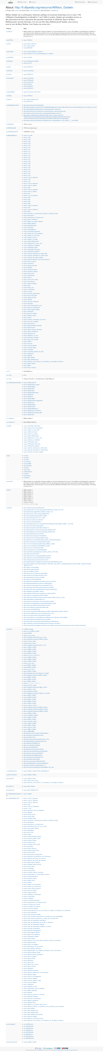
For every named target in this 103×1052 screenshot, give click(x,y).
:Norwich (28, 299)
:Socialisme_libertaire (31, 970)
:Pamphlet (28, 303)
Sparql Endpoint (93, 2)
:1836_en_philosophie (31, 806)
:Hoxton (27, 277)
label (8, 490)
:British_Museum (30, 223)
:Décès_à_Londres (31, 239)
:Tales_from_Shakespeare (32, 976)
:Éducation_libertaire (31, 996)
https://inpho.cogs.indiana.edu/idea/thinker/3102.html (37, 605)
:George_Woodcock (31, 876)
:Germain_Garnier (30, 878)
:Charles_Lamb (29, 842)
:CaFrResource (28, 1026)
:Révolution (28, 960)
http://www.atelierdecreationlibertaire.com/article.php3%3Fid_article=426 (42, 109)
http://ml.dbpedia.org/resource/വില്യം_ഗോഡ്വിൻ (37, 693)
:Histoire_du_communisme (32, 886)
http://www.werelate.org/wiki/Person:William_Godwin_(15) (38, 512)
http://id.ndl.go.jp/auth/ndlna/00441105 (33, 757)
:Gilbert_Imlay (29, 880)
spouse (9, 99)
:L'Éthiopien (28, 898)
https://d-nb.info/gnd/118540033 (32, 745)
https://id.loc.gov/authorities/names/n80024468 (35, 751)
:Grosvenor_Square (31, 271)
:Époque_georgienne (31, 1000)
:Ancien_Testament (30, 219)
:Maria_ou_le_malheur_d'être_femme (35, 1004)
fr (8, 371)
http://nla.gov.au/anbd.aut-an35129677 (33, 520)
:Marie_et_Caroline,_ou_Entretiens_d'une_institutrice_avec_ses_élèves (44, 1006)
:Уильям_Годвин (30, 685)
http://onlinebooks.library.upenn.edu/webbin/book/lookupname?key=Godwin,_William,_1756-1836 (48, 524)
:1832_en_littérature (31, 209)
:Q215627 (28, 465)
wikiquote (10, 418)
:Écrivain (28, 84)
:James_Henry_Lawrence (32, 888)
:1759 (27, 139)
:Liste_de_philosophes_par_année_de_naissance (38, 922)
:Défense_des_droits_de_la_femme (35, 858)
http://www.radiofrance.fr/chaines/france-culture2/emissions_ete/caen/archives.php (45, 111)
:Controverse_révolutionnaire (33, 854)
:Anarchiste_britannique (32, 231)
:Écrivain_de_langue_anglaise (33, 257)
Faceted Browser (80, 2)
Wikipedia (40, 1050)
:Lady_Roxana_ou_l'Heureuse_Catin (35, 902)
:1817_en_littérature (31, 195)
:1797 (27, 181)
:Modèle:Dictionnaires (31, 392)
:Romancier (28, 82)
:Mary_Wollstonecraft (31, 99)
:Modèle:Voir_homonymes (32, 410)
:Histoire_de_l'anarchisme (32, 884)
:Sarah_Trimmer (30, 966)
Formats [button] (33, 2)
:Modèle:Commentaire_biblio (33, 412)
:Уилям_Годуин (30, 643)
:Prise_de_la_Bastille (31, 321)
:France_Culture (30, 261)
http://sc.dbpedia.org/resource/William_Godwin (35, 707)
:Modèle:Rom (29, 414)
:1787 (27, 167)
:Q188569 (28, 633)
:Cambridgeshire (30, 229)
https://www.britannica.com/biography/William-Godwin (37, 556)
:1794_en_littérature (31, 177)
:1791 (27, 171)
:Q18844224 (28, 88)
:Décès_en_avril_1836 (31, 235)
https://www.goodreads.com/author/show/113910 (36, 560)
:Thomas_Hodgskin (30, 978)
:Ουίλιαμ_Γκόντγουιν (32, 655)
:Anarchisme (29, 70)
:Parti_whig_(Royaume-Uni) (33, 305)
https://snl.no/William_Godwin (31, 571)
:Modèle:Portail (29, 406)
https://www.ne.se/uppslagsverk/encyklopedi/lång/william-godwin (40, 603)
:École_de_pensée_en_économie (34, 994)
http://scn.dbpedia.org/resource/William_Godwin (36, 709)
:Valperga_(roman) (30, 986)
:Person (26, 457)
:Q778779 (28, 63)
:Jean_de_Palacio (30, 890)
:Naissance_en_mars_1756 (33, 243)
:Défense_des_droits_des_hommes (35, 860)
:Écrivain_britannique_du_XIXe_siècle (35, 253)
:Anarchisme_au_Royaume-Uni (33, 217)
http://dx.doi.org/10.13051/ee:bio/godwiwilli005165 (36, 514)
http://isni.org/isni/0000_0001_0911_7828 (34, 518)
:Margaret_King (29, 1002)
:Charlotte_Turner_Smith (32, 844)
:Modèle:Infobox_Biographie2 (33, 400)
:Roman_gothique (30, 956)
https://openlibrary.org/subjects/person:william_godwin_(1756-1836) (41, 552)
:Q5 (26, 467)
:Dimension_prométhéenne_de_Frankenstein (37, 856)
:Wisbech (28, 40)
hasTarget (10, 1024)
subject (8, 426)
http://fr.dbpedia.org (35, 10)
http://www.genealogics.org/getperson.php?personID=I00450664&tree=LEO (43, 562)
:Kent (27, 285)
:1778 (27, 157)
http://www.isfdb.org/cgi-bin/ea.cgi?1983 (34, 534)
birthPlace (9, 40)
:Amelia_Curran (29, 814)
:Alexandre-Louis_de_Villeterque (34, 810)
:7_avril (27, 808)
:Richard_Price (29, 327)
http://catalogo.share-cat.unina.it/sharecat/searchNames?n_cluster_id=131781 (43, 510)
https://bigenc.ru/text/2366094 (31, 567)
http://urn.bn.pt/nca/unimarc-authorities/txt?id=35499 (37, 615)
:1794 (27, 175)
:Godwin (28, 794)
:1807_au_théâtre (30, 191)
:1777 (27, 155)
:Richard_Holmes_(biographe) (33, 954)
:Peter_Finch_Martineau (32, 934)
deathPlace (10, 57)
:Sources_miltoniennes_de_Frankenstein (36, 972)
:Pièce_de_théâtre (30, 313)
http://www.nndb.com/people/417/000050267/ (35, 536)
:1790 (27, 169)
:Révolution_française (31, 337)
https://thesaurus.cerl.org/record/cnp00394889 (35, 573)
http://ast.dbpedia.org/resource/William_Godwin (36, 639)
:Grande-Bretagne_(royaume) (33, 51)
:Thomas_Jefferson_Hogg (32, 980)
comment (9, 481)
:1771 (27, 151)
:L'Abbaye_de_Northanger (32, 894)
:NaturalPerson (28, 471)
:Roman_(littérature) (31, 331)
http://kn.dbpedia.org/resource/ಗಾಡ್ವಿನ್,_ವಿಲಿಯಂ (35, 687)
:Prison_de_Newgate (31, 944)
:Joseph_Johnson (30, 892)
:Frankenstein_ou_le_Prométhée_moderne (36, 874)
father (8, 67)
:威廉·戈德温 (29, 731)
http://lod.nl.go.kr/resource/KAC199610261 (34, 761)
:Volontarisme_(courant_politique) (34, 988)
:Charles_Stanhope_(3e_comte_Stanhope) (36, 259)
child (8, 44)
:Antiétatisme (29, 830)
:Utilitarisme (28, 353)
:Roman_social (29, 958)
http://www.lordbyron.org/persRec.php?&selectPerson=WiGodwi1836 (41, 621)
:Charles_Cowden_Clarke (32, 838)
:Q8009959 (28, 48)
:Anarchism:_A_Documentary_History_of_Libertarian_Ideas (41, 213)
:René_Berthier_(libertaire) (32, 948)
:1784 (27, 163)
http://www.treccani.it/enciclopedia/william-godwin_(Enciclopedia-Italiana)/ (42, 540)
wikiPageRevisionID (12, 131)
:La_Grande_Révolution (32, 900)
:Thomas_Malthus (30, 345)
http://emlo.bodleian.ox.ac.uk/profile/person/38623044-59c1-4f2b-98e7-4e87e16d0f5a (45, 617)
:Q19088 (27, 463)
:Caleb (27, 834)
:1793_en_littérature (31, 798)
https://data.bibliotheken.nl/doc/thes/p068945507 (36, 763)
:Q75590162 (28, 74)
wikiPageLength (11, 128)
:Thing (26, 455)
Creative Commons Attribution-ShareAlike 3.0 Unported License (65, 1050)
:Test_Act (28, 343)
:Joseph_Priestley (30, 283)
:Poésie (27, 317)
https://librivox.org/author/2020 (31, 569)
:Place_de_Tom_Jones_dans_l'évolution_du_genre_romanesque (42, 940)
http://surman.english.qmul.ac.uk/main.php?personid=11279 (39, 613)
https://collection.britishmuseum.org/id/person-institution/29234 (39, 593)
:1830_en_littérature (31, 205)
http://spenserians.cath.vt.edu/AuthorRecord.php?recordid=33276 (40, 589)
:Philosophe (28, 80)
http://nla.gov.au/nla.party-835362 (32, 522)
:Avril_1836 (28, 832)
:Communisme (29, 852)
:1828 (27, 203)
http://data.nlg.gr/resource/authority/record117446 (36, 739)
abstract (9, 31)
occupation (10, 78)
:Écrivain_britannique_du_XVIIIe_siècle (36, 255)
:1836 (27, 804)
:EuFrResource (28, 1036)
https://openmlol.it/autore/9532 (31, 554)
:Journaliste (28, 78)
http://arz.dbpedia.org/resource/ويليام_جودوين (35, 637)
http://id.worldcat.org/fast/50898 (32, 759)
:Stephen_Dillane (30, 974)
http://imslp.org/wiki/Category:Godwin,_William (35, 516)
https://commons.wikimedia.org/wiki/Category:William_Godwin (39, 544)
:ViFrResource (28, 1030)
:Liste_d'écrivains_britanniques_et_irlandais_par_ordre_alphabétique (43, 916)
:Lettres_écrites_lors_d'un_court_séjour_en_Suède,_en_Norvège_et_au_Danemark (47, 910)
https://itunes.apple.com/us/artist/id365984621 (35, 550)
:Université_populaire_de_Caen (34, 351)
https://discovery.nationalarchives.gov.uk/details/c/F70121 (38, 585)
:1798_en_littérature (31, 802)
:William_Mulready (30, 990)
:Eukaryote (27, 475)
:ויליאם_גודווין (29, 669)
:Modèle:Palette (29, 404)
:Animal (26, 473)
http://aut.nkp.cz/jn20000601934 (32, 609)
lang (8, 375)
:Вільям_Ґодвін (30, 727)
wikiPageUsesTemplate (13, 382)
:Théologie (28, 349)
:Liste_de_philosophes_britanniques (35, 920)
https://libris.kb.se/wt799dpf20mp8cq (33, 755)
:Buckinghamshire (30, 225)
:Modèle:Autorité (30, 382)
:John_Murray (29, 281)
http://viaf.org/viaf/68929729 (31, 747)
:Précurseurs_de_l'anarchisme (33, 946)
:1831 (27, 207)
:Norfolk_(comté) (30, 297)
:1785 (27, 165)
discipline (9, 61)
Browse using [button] (22, 2)
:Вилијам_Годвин (30, 721)
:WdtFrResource (29, 1038)
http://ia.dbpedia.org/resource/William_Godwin (35, 675)
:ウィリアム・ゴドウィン (32, 683)
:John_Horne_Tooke (31, 279)
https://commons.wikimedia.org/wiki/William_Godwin (37, 546)
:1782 (27, 161)
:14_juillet (28, 135)
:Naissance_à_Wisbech (32, 245)
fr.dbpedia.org (54, 10)
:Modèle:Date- (29, 390)
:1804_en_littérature (31, 189)
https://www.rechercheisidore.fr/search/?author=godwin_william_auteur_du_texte (44, 597)
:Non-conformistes (30, 295)
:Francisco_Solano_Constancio (33, 872)
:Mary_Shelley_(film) (31, 1010)
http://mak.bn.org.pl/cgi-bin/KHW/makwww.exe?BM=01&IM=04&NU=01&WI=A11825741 (46, 611)
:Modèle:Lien (29, 402)
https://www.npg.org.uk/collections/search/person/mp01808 (39, 587)
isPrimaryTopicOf (11, 774)
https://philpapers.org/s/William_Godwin (34, 591)
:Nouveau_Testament (31, 301)
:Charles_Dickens (30, 840)
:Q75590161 (28, 67)
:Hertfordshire (29, 275)
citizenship (9, 51)
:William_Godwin (28, 629)
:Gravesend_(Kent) (30, 269)
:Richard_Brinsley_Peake (32, 952)
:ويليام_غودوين (29, 635)
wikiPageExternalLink (12, 105)
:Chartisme (28, 846)
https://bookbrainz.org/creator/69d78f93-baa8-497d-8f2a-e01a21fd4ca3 (42, 623)
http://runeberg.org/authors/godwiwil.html (34, 508)
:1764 (27, 143)
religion (9, 95)
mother (9, 74)
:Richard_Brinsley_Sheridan (33, 325)
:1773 (27, 153)
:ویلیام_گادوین (29, 663)
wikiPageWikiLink (11, 135)
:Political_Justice (30, 315)
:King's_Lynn (29, 287)
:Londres (28, 57)
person (17, 10)
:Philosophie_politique (31, 61)
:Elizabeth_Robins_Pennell (32, 864)
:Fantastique (29, 868)
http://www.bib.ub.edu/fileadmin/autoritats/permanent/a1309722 (40, 581)
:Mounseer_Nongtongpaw (32, 930)
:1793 (27, 173)
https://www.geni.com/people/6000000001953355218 (37, 558)
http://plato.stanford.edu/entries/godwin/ (34, 105)
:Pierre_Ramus (29, 938)
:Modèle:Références (31, 408)
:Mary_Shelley (29, 46)
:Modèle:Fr (28, 396)
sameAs (9, 629)
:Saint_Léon (29, 962)
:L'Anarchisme (29, 289)
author (9, 778)
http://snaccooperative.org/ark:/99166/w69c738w (36, 607)
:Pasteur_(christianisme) (32, 307)
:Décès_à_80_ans (30, 237)
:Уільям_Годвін (30, 641)
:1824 (27, 201)
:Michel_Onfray (29, 363)
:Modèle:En (28, 394)
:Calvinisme (28, 227)
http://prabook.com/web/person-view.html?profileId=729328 (39, 601)
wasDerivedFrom (11, 771)
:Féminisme (28, 263)
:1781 (27, 159)
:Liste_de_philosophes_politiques (34, 924)
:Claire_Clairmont (30, 44)
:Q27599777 (28, 101)
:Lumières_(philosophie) (32, 293)
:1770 (27, 149)
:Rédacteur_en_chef (31, 335)
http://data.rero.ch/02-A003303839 (32, 579)
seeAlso (9, 508)
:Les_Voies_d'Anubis (31, 908)
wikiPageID (10, 124)
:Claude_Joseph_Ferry (31, 850)
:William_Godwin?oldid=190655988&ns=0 (36, 771)
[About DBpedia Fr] (10, 2)
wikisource (10, 422)
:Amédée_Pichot (30, 818)
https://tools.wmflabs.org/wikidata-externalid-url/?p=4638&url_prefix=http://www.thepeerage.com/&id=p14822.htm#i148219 (55, 625)
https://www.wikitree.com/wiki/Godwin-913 (34, 599)
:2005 (27, 211)
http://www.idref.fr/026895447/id (32, 743)
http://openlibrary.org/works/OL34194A (33, 735)
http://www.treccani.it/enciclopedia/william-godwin (36, 538)
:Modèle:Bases (29, 386)
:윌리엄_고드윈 (30, 689)
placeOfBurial (10, 92)
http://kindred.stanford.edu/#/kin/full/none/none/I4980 (37, 619)
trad (8, 379)
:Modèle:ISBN (29, 398)
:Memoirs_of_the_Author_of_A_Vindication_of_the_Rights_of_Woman (43, 361)
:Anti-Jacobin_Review (31, 828)
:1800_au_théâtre (30, 185)
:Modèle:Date (29, 388)
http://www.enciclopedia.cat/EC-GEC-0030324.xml (36, 528)
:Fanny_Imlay (29, 866)
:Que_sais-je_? (29, 323)
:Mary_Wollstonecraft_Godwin (33, 1014)
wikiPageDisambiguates (14, 794)
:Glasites (28, 267)
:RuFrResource (28, 1032)
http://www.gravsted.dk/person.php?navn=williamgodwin (38, 583)
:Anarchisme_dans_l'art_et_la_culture (35, 826)
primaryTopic (11, 1042)
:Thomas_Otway (30, 347)
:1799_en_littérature (31, 183)
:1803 (27, 187)
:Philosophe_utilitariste (31, 251)
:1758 (27, 137)
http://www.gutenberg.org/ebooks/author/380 (35, 741)
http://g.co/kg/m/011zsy (29, 737)
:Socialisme (28, 968)
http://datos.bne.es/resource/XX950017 (34, 753)
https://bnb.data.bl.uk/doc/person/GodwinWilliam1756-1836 (39, 767)
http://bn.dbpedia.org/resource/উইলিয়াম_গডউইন (35, 645)
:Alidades (28, 812)
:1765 (27, 145)
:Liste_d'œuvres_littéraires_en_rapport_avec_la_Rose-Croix (41, 918)
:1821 (27, 199)
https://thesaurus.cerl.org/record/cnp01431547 (35, 575)
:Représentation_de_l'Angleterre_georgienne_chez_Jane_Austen (42, 950)
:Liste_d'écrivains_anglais (32, 914)
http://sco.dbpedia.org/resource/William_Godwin (36, 711)
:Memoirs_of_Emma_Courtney (33, 1018)
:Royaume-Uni (29, 333)
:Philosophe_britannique (32, 249)
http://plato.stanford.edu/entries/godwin (33, 526)
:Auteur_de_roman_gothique (33, 233)
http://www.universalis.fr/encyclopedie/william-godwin (37, 542)
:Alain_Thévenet (30, 367)
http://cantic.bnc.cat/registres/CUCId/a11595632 (36, 595)
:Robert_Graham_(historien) (33, 329)
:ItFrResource (28, 1034)
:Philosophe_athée (30, 247)
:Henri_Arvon (29, 273)
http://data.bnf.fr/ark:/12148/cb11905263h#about (36, 733)
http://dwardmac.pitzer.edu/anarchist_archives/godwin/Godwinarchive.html (42, 113)
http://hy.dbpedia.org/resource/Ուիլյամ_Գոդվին (36, 673)
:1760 (27, 141)
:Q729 (27, 469)
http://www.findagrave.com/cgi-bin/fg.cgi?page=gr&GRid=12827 (40, 530)
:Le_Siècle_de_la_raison (32, 904)
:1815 (27, 193)
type (8, 455)
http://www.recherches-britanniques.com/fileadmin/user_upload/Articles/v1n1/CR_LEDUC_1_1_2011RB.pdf (51, 120)
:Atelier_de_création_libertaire (33, 221)
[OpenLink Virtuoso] (38, 1048)
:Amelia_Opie (29, 816)
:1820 (27, 197)
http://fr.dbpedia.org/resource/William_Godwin (44, 7)
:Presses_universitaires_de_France (35, 319)
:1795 (27, 179)
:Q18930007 (28, 86)
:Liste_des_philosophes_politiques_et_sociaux (37, 926)
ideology (9, 70)
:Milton (27, 365)
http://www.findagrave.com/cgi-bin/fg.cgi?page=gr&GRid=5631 (39, 532)
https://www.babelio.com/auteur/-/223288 (34, 577)
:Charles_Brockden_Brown (32, 836)
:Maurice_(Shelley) (30, 1016)
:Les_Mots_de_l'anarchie (32, 906)
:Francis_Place (29, 870)
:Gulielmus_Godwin (30, 691)
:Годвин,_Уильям (30, 705)
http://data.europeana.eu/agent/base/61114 (35, 765)
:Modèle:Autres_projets (31, 384)
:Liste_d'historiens (30, 912)
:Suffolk (27, 341)
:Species (26, 477)
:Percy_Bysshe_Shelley (31, 309)
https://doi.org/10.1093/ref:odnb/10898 (33, 548)
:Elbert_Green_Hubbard (32, 862)
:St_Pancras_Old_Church (32, 92)
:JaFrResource (28, 1028)
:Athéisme (28, 95)
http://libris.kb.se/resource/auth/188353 (33, 749)
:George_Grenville (30, 265)
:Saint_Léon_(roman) (31, 339)
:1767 (27, 147)
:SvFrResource (28, 1024)
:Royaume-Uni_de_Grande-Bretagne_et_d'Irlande (38, 53)
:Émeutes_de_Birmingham (32, 998)
